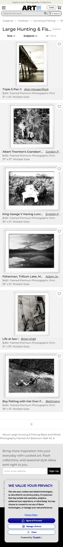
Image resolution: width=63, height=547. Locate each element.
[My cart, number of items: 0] (59, 7)
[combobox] (22, 13)
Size (9, 35)
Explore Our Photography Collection (31, 2)
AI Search (56, 13)
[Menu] (3, 7)
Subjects (8, 20)
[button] (31, 2)
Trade (51, 7)
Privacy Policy (31, 515)
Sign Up (54, 471)
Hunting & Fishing (44, 20)
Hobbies (23, 20)
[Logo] (31, 8)
